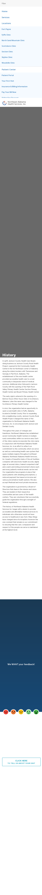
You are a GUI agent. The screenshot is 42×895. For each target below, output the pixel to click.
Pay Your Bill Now (9, 92)
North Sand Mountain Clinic (13, 40)
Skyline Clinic (7, 57)
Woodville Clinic (8, 63)
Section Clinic (7, 51)
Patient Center (9, 69)
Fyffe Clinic (6, 35)
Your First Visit (8, 81)
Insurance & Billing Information (14, 86)
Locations (6, 23)
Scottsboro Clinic (9, 46)
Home (4, 11)
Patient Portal (8, 75)
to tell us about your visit (21, 762)
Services (5, 17)
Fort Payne (6, 29)
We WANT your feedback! (21, 664)
